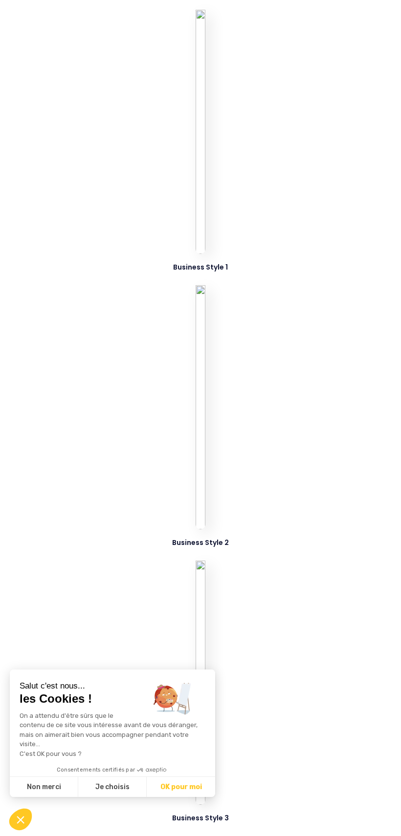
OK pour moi (181, 787)
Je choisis (112, 787)
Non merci (44, 787)
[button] (20, 819)
